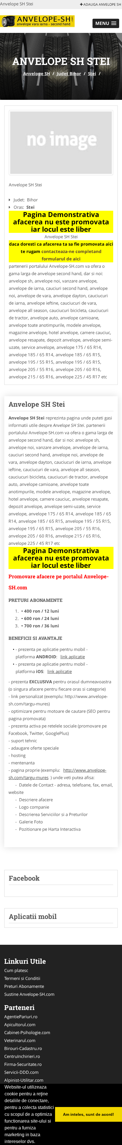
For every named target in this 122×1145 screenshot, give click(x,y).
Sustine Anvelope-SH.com (29, 994)
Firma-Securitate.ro (23, 1064)
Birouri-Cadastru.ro (23, 1048)
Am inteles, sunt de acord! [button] (88, 1114)
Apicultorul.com (19, 1024)
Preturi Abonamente (24, 986)
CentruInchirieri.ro (22, 1056)
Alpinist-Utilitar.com (23, 1080)
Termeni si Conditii (22, 978)
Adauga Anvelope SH (102, 4)
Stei (92, 73)
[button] (105, 23)
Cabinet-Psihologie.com (27, 1032)
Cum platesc (16, 970)
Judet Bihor (69, 73)
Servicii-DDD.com (21, 1072)
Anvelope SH (36, 73)
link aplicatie (72, 656)
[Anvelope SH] (37, 20)
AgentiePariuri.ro (20, 1016)
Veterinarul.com (19, 1040)
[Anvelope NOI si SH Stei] (61, 143)
